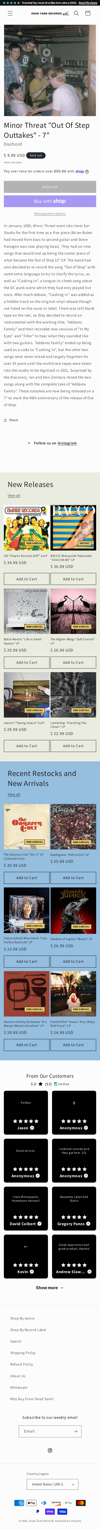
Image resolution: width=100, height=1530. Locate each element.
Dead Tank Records (41, 1521)
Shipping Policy (23, 1352)
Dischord (13, 144)
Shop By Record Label (28, 1329)
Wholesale (18, 1387)
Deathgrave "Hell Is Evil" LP (70, 855)
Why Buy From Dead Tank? (32, 1399)
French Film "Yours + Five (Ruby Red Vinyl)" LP (73, 1024)
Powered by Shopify (68, 1521)
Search (16, 1341)
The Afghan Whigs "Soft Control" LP (73, 641)
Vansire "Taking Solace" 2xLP (24, 723)
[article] (26, 1113)
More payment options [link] (50, 213)
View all (14, 495)
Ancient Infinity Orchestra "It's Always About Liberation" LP (25, 1024)
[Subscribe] (75, 1431)
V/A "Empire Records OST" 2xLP (25, 556)
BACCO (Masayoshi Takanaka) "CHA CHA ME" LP (71, 558)
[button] (10, 13)
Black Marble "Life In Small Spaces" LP (23, 641)
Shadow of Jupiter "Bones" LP (72, 939)
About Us (18, 1376)
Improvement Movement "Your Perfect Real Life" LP (25, 940)
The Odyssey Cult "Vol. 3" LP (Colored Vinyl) (24, 856)
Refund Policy (21, 1364)
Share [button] (13, 420)
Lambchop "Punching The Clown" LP (68, 725)
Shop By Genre (22, 1318)
